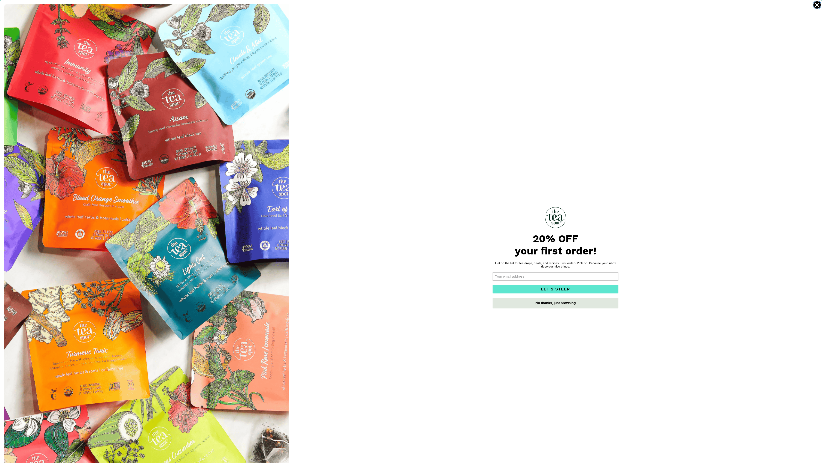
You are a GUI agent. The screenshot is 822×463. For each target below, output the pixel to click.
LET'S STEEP (555, 289)
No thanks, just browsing (555, 303)
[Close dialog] (817, 5)
